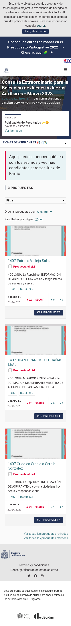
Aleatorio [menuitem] (42, 211)
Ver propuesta (50, 312)
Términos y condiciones (34, 565)
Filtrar (10, 200)
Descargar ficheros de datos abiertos (34, 570)
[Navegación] (66, 70)
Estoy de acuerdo (35, 31)
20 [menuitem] (37, 219)
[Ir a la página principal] (6, 70)
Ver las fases (13, 130)
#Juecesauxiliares (15, 98)
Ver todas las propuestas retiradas (46, 533)
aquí (41, 25)
